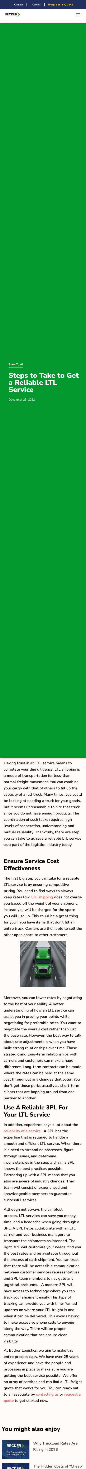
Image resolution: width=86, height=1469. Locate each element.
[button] (78, 14)
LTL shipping (42, 897)
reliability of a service (22, 1130)
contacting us (47, 1394)
